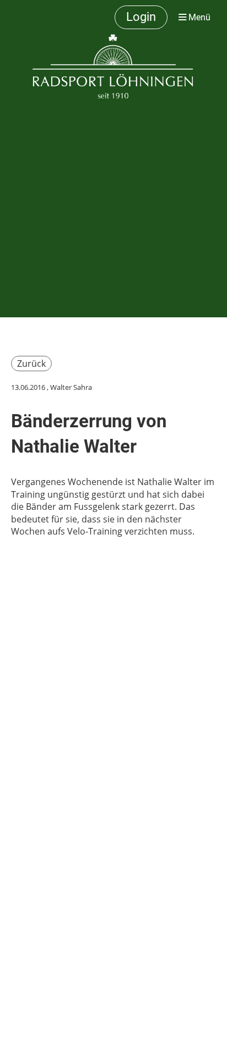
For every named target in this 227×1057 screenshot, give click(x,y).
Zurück (31, 363)
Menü (198, 17)
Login (141, 17)
